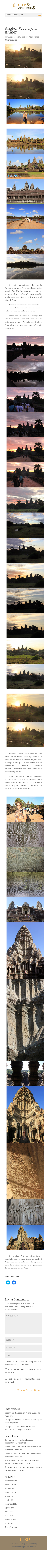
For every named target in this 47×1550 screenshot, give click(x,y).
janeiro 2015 (10, 1523)
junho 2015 (9, 1511)
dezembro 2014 (11, 1527)
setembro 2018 (11, 1480)
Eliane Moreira (14, 37)
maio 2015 (9, 1515)
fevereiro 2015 (10, 1519)
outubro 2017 (10, 1488)
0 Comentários (11, 40)
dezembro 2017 (11, 1484)
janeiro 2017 (9, 1500)
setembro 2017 (11, 1492)
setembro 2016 (11, 1504)
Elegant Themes (29, 1543)
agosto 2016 (9, 1508)
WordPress (31, 1546)
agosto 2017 (9, 1496)
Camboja (36, 37)
